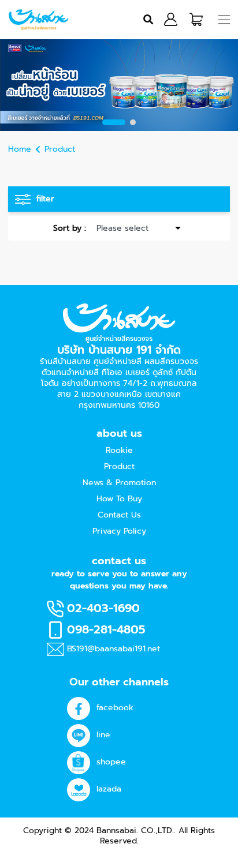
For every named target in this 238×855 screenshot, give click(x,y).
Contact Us (119, 515)
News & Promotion (119, 483)
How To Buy (119, 499)
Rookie (119, 450)
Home (19, 149)
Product (59, 149)
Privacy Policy (119, 531)
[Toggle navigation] (224, 19)
